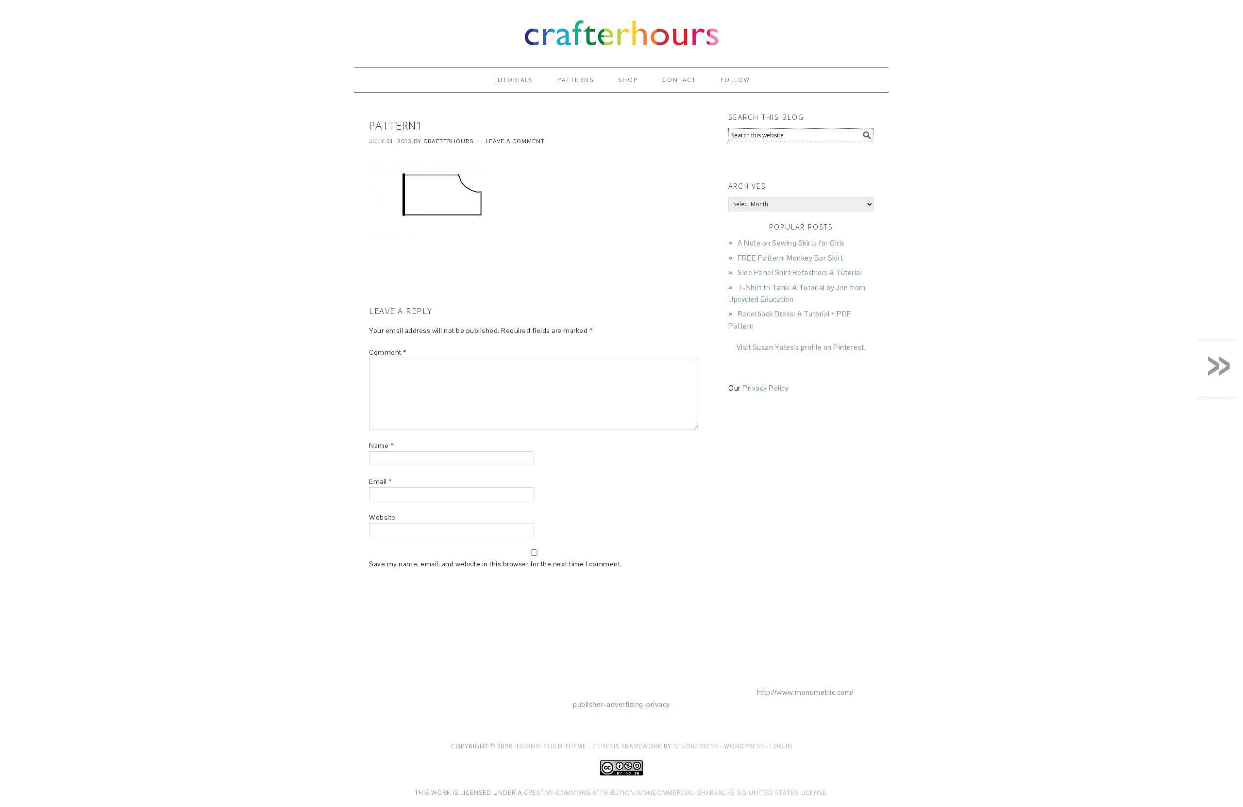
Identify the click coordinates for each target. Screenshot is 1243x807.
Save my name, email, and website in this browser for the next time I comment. (495, 564)
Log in (781, 746)
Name (381, 445)
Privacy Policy (765, 388)
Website (382, 517)
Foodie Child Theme (552, 746)
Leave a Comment (515, 141)
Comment (387, 352)
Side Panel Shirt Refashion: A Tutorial (800, 272)
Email (380, 481)
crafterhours (621, 29)
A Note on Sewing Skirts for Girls (791, 242)
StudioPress (695, 746)
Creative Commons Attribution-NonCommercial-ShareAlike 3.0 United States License (675, 793)
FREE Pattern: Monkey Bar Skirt (790, 258)
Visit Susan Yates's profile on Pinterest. (801, 347)
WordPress (744, 746)
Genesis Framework (627, 746)
